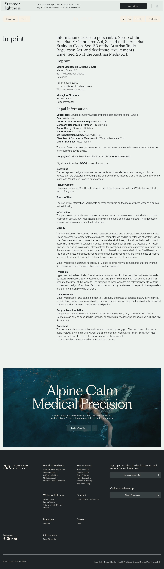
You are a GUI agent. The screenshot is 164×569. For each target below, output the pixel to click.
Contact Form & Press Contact (88, 499)
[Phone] (129, 19)
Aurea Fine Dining (83, 483)
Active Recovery (49, 499)
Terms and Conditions (111, 562)
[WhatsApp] (123, 19)
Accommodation (83, 469)
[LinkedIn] (12, 538)
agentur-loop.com (100, 163)
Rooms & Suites (83, 472)
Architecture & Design (85, 480)
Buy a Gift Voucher (50, 539)
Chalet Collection (83, 475)
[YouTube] (15, 538)
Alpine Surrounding (84, 478)
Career (79, 523)
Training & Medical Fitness (52, 505)
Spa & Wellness (49, 502)
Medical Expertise (49, 472)
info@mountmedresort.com (78, 86)
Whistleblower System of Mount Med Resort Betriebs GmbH (142, 562)
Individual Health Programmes (54, 469)
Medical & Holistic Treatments (54, 480)
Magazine (46, 523)
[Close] (157, 6)
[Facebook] (4, 538)
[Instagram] (8, 538)
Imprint (120, 562)
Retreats (46, 507)
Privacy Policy (98, 562)
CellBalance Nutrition (50, 475)
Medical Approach (49, 478)
